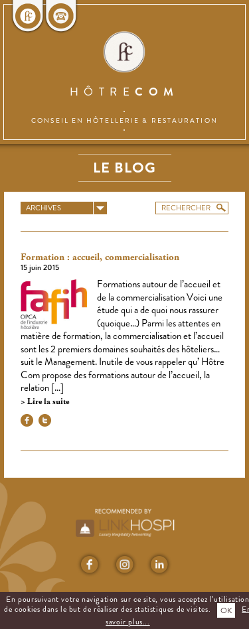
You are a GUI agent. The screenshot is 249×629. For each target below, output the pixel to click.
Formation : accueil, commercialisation (100, 257)
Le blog (124, 167)
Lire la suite (47, 401)
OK (226, 610)
